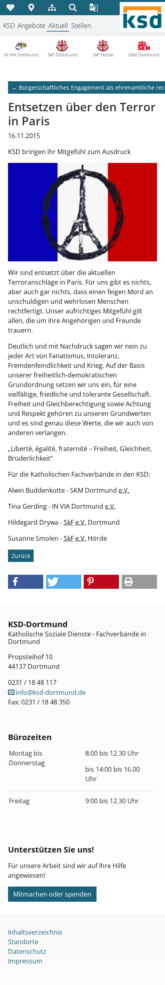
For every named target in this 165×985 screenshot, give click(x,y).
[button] (25, 582)
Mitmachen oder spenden (52, 894)
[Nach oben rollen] (147, 967)
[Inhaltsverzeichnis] (52, 7)
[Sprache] (93, 7)
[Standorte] (31, 7)
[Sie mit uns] (10, 7)
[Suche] (72, 7)
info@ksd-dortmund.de (51, 692)
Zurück (21, 556)
